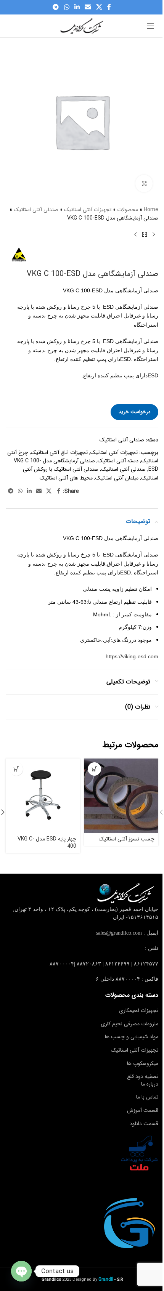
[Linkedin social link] (77, 7)
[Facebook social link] (109, 7)
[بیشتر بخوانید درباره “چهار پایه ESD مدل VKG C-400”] (16, 769)
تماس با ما (147, 1097)
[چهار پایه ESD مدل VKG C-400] (43, 796)
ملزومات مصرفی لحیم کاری (129, 1024)
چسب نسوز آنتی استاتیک (126, 839)
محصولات (127, 209)
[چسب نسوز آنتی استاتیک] (121, 796)
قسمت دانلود (144, 1123)
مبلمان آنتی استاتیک (116, 478)
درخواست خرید (134, 412)
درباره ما (149, 1084)
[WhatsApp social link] (66, 7)
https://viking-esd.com (132, 656)
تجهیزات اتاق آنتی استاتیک (59, 452)
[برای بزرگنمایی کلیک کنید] (144, 183)
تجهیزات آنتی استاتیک (87, 209)
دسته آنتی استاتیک (118, 461)
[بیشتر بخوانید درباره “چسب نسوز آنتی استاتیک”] (94, 769)
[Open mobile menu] (150, 26)
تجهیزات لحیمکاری (138, 1010)
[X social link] (99, 7)
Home (151, 209)
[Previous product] (153, 234)
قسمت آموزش (142, 1110)
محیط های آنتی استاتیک (66, 478)
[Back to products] (144, 234)
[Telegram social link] (55, 7)
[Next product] (135, 234)
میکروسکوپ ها (142, 1063)
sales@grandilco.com (119, 933)
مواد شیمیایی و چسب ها (131, 1037)
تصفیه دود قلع (142, 1076)
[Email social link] (87, 7)
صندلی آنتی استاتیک (36, 209)
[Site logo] (82, 25)
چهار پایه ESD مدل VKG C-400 (47, 843)
